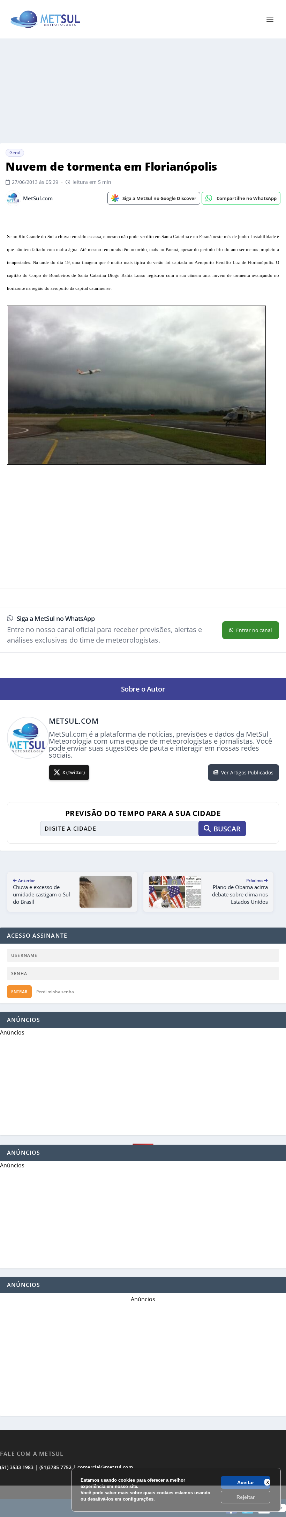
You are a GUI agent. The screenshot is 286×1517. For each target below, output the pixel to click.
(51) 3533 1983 (16, 1467)
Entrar (19, 992)
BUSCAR (227, 828)
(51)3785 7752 (55, 1467)
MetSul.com (38, 198)
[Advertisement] (143, 1501)
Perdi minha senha (55, 992)
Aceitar (245, 1482)
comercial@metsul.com (105, 1467)
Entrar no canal (254, 630)
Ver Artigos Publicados (247, 772)
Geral (14, 153)
